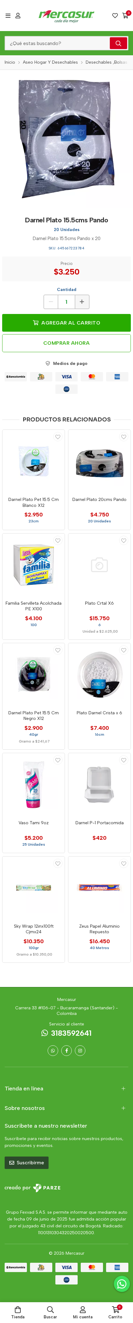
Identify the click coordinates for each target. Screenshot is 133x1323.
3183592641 (71, 1033)
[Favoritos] (115, 15)
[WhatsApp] (53, 1050)
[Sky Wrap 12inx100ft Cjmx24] (33, 888)
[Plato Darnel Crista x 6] (99, 674)
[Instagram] (80, 1050)
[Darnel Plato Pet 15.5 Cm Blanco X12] (33, 461)
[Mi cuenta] (17, 15)
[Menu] (8, 15)
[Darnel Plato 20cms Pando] (99, 461)
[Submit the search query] (118, 43)
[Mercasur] (66, 15)
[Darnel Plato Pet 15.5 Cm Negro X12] (33, 674)
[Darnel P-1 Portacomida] (99, 784)
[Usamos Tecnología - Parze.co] (32, 1188)
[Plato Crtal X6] (99, 565)
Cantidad (66, 289)
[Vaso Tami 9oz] (33, 784)
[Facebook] (66, 1050)
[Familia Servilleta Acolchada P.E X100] (33, 565)
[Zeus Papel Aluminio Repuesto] (99, 888)
